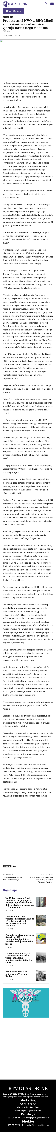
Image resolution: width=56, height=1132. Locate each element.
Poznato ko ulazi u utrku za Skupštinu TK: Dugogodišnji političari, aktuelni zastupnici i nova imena (19, 939)
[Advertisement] (28, 830)
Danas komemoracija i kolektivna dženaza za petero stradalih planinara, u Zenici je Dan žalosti (19, 958)
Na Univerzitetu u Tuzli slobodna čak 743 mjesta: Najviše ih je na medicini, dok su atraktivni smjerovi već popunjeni (19, 903)
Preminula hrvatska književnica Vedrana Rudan (16, 974)
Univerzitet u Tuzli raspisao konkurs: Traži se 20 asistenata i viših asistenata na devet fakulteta (19, 921)
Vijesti (5, 17)
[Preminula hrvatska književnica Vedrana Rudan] (41, 975)
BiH (11, 17)
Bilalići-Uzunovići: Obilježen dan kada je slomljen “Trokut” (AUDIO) (41, 880)
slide (14, 866)
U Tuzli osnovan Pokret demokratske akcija (12, 879)
